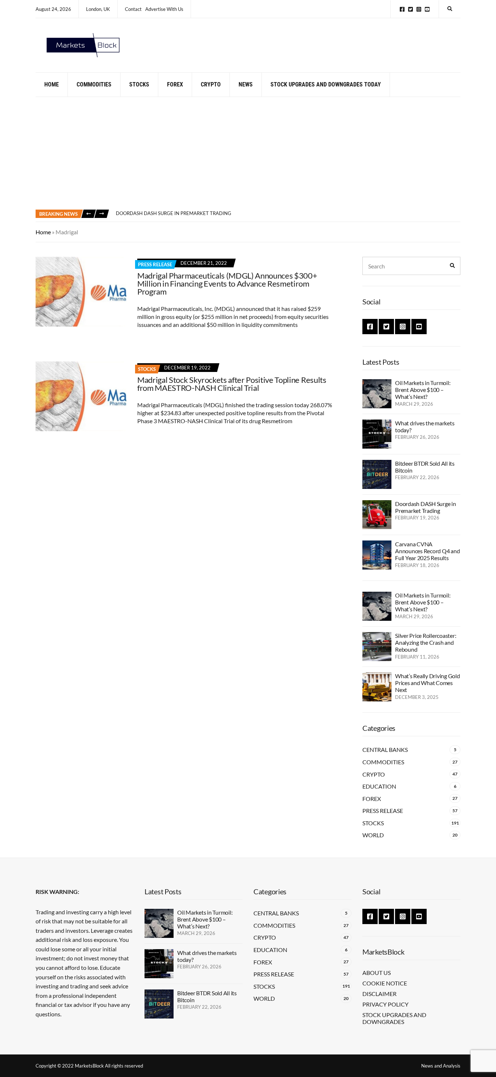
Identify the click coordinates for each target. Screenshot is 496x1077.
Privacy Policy (385, 1004)
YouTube (427, 9)
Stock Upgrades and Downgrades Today (326, 84)
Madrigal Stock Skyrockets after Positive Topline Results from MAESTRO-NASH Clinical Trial (231, 384)
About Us (376, 972)
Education (379, 786)
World (373, 834)
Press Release (155, 264)
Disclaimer (379, 993)
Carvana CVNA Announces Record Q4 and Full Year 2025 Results (427, 550)
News (246, 84)
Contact (133, 9)
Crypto (211, 84)
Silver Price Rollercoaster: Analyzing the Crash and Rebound (425, 642)
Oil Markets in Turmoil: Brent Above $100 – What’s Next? (422, 389)
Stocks (139, 84)
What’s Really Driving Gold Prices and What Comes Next (427, 682)
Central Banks (385, 749)
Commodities (94, 84)
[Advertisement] (248, 151)
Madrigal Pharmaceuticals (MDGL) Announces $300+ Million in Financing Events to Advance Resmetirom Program (227, 283)
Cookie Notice (384, 983)
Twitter (410, 9)
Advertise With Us (164, 9)
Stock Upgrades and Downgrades (394, 1018)
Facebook (402, 9)
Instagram (419, 9)
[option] (287, 214)
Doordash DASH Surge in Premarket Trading (173, 213)
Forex (175, 84)
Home (51, 84)
